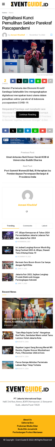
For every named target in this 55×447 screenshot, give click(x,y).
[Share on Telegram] (32, 81)
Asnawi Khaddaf (18, 35)
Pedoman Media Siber (27, 426)
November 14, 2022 (37, 35)
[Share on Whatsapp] (25, 81)
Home (4, 13)
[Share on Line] (38, 81)
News (11, 13)
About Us (27, 420)
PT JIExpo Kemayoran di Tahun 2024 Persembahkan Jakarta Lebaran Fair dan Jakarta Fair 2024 (33, 235)
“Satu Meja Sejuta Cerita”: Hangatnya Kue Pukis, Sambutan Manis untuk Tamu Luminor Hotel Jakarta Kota (34, 335)
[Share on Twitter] (19, 81)
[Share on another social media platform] (50, 81)
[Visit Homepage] (29, 4)
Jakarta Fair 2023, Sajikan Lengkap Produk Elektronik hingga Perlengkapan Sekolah (32, 277)
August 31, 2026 (11, 325)
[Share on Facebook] (13, 81)
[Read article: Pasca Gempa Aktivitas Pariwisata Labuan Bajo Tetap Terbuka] (7, 365)
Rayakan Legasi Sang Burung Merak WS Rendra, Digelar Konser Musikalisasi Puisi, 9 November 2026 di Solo (34, 350)
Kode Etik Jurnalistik (27, 429)
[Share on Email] (44, 81)
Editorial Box (28, 423)
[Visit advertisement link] (27, 141)
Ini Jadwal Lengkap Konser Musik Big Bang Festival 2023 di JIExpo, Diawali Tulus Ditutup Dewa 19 (33, 250)
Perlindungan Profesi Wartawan (27, 432)
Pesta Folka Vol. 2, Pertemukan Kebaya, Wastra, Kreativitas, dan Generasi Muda (23, 320)
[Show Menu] (3, 4)
